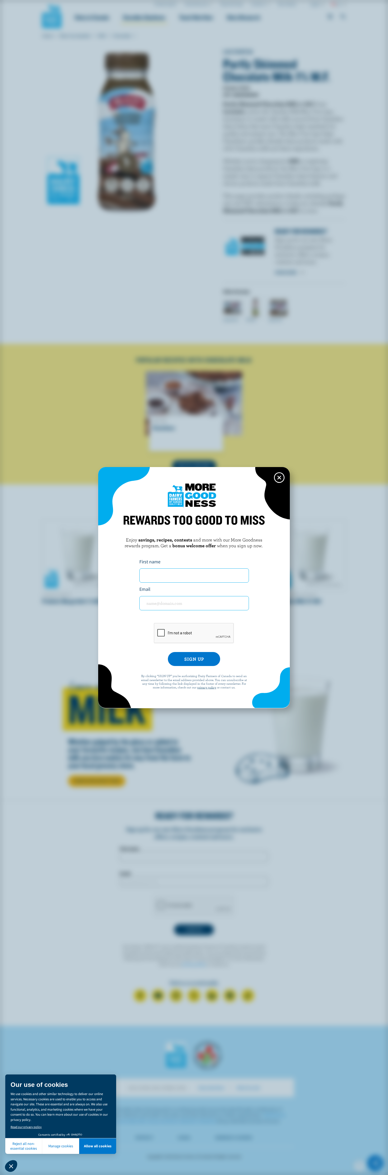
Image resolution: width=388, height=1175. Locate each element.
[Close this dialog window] (279, 477)
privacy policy (206, 687)
